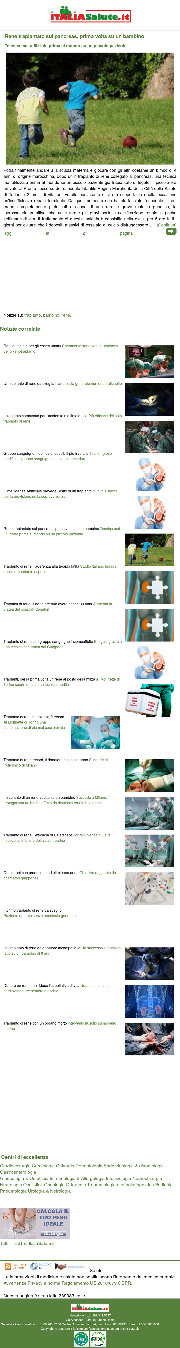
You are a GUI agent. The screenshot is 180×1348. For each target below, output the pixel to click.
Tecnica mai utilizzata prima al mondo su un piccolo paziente (62, 531)
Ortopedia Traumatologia (91, 1184)
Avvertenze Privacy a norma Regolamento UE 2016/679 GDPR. (68, 1283)
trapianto (32, 315)
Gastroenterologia (18, 1172)
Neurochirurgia (147, 1178)
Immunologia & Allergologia (77, 1178)
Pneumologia (13, 1190)
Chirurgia (65, 1165)
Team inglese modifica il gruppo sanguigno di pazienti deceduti (58, 456)
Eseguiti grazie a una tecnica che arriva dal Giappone (63, 644)
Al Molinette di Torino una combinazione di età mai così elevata (34, 724)
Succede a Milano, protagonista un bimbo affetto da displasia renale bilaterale (55, 800)
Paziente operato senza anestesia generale (40, 915)
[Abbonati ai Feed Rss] (16, 1270)
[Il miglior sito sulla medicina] (72, 1270)
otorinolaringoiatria (135, 1184)
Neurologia (11, 1184)
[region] (90, 273)
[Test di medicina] (35, 1236)
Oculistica (33, 1184)
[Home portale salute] (90, 27)
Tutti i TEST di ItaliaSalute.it (27, 1243)
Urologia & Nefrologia (49, 1190)
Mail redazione (170, 1324)
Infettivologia (118, 1178)
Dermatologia (88, 1165)
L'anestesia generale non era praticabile (88, 383)
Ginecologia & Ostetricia (24, 1178)
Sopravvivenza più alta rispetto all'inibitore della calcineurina (57, 837)
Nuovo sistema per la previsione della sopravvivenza (60, 493)
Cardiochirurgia (15, 1165)
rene (66, 315)
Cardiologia (43, 1165)
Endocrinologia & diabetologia (134, 1165)
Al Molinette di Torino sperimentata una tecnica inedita (62, 681)
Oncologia (54, 1184)
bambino (51, 315)
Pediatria (164, 1184)
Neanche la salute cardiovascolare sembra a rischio (57, 988)
